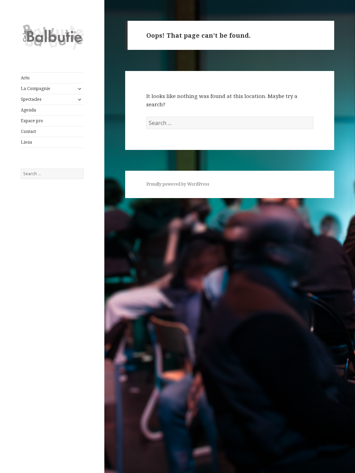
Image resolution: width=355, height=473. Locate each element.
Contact (28, 131)
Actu (25, 78)
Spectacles (31, 99)
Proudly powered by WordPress (177, 184)
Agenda (28, 110)
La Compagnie (35, 88)
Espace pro (32, 121)
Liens (26, 142)
